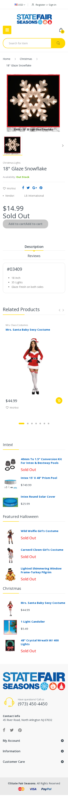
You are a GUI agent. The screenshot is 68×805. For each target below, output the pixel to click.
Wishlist (11, 188)
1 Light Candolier (33, 621)
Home (6, 59)
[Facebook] (23, 187)
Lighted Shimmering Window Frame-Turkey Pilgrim (41, 570)
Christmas (26, 59)
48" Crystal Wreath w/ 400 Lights (40, 642)
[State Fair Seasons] (34, 18)
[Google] (34, 187)
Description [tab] (34, 246)
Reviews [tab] (34, 256)
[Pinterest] (40, 187)
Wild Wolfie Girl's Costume (39, 531)
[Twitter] (28, 187)
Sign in (52, 4)
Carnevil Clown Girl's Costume (42, 549)
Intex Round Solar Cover (38, 496)
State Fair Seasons (23, 783)
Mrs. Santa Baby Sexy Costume (28, 329)
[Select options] (59, 400)
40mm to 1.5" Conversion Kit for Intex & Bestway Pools (41, 461)
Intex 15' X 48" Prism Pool (39, 478)
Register (40, 4)
